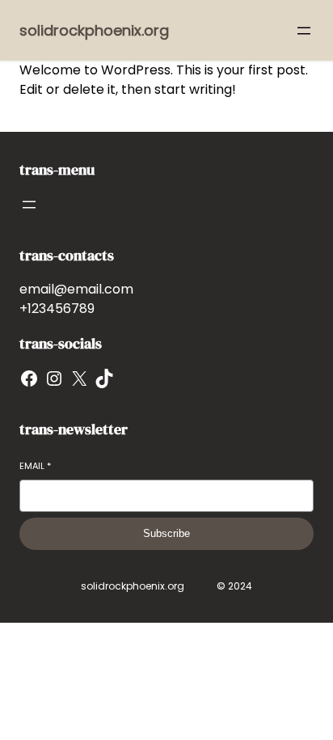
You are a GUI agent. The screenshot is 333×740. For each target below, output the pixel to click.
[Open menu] (304, 30)
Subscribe (166, 533)
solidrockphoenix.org (94, 30)
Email (35, 466)
